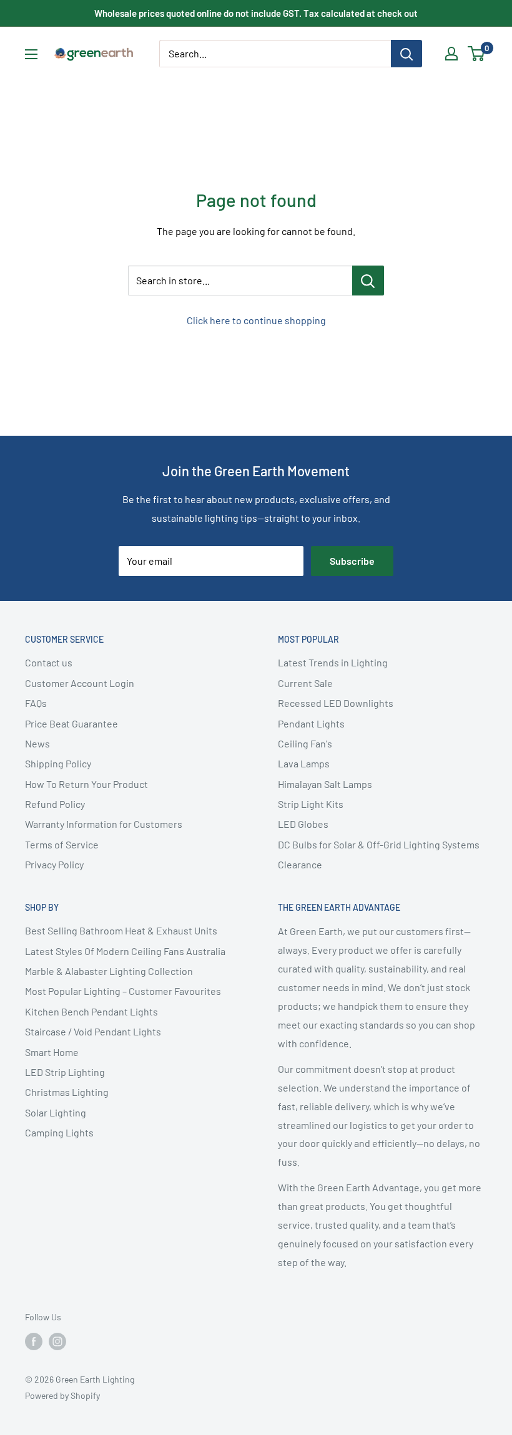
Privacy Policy (54, 864)
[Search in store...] (368, 280)
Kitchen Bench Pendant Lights (91, 1011)
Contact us (48, 662)
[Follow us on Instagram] (57, 1341)
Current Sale (305, 683)
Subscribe (352, 561)
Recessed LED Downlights (335, 703)
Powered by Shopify (62, 1395)
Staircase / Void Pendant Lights (93, 1031)
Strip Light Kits (310, 804)
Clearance (300, 864)
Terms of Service (62, 844)
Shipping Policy (58, 763)
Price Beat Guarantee (71, 723)
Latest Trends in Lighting (333, 662)
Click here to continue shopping (256, 320)
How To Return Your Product (86, 784)
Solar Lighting (55, 1112)
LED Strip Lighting (65, 1072)
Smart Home (52, 1052)
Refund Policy (55, 804)
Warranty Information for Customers (103, 824)
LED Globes (303, 824)
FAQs (36, 703)
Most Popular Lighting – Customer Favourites (123, 991)
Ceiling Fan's (305, 743)
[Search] (406, 53)
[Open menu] (31, 54)
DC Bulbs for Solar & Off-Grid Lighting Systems (379, 844)
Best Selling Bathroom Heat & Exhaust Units (121, 930)
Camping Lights (59, 1132)
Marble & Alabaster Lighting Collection (109, 971)
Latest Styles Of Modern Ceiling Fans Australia (125, 951)
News (37, 743)
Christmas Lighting (67, 1092)
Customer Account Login (79, 683)
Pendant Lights (311, 723)
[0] (477, 53)
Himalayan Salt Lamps (325, 784)
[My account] (451, 53)
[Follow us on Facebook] (33, 1341)
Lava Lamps (304, 763)
